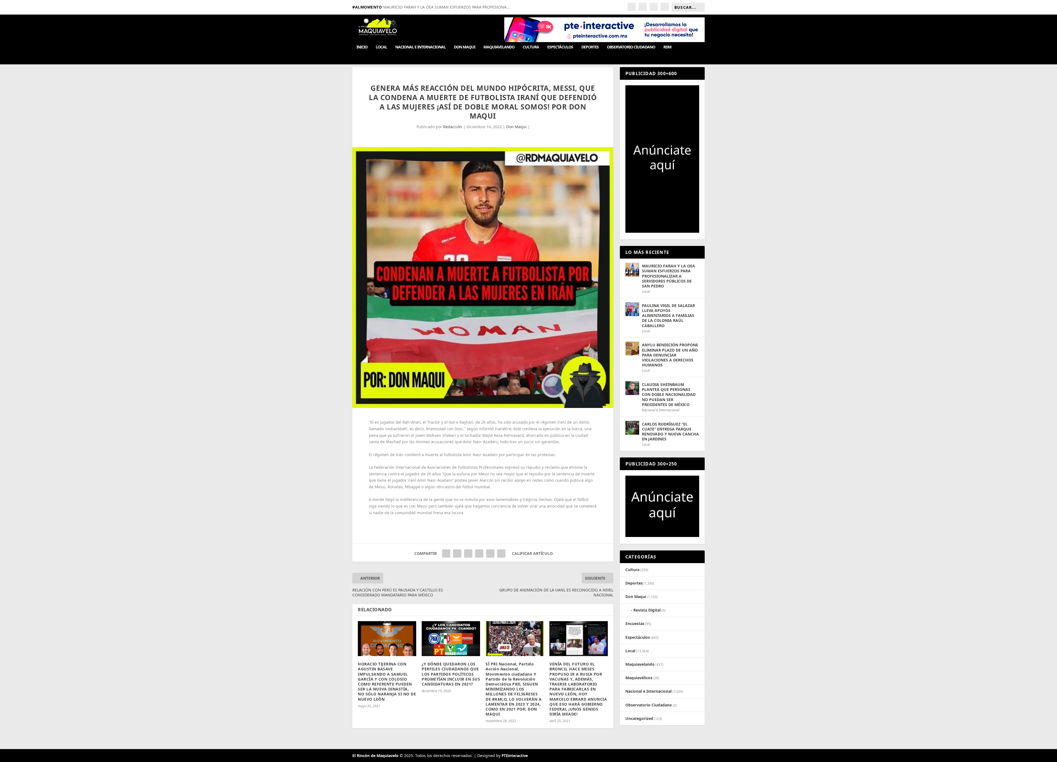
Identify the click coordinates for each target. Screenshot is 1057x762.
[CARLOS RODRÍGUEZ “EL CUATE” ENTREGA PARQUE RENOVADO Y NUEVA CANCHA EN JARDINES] (632, 428)
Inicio (361, 47)
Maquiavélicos (638, 677)
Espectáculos (560, 47)
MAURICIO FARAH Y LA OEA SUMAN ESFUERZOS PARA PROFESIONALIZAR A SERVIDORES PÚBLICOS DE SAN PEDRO (668, 276)
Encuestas (634, 623)
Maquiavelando (498, 47)
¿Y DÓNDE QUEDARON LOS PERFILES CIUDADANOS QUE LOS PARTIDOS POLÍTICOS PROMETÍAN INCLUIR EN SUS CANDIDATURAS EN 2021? (451, 674)
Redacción (452, 126)
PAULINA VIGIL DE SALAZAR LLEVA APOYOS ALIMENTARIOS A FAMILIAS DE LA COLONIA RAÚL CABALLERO (668, 315)
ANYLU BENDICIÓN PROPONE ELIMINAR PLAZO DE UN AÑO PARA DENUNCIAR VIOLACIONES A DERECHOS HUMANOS (670, 355)
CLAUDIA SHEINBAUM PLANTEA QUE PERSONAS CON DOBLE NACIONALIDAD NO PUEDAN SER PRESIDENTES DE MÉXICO (669, 394)
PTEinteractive (515, 755)
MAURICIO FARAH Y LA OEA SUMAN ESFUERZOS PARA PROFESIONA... (446, 7)
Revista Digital (647, 610)
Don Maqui (464, 47)
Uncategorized (639, 718)
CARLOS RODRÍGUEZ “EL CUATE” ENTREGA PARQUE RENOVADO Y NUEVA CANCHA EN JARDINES (670, 431)
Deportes (590, 47)
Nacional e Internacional (420, 47)
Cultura (531, 47)
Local (381, 47)
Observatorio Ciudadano (631, 47)
